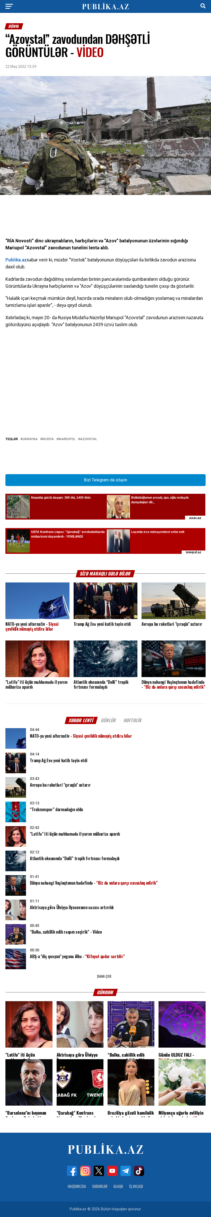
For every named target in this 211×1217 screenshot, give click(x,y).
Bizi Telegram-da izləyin (105, 480)
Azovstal (88, 439)
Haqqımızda (77, 1186)
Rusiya (48, 439)
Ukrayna (30, 439)
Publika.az (16, 259)
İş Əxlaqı (136, 1186)
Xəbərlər (99, 1186)
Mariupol (66, 439)
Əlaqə (118, 1186)
